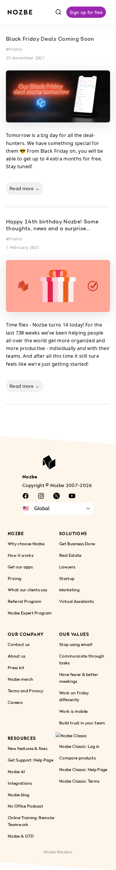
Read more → (25, 188)
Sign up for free (86, 12)
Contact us (18, 644)
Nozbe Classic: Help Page (83, 769)
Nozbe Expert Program (30, 612)
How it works (20, 554)
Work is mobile (73, 710)
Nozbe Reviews (58, 851)
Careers (15, 702)
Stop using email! (76, 644)
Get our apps (20, 566)
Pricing (14, 578)
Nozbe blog (18, 794)
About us (17, 655)
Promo (15, 49)
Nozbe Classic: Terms (79, 780)
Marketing (69, 589)
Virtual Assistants (76, 601)
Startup (66, 578)
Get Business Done (77, 543)
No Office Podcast (25, 805)
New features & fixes (27, 748)
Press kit (16, 667)
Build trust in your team (82, 722)
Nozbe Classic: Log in (79, 745)
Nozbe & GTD (21, 836)
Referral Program (24, 601)
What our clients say (27, 589)
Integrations (20, 782)
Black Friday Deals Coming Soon (50, 39)
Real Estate (70, 554)
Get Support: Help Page (30, 759)
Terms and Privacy (25, 690)
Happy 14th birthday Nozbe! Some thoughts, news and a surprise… (52, 226)
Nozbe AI (16, 771)
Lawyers (67, 566)
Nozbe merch (20, 679)
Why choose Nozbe (26, 543)
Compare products (77, 757)
